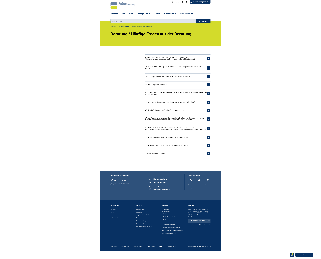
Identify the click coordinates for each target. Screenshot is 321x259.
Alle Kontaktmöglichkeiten (161, 189)
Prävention (114, 14)
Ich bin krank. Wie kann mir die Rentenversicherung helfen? (167, 145)
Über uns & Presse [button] (170, 14)
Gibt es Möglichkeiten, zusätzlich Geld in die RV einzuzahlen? (167, 76)
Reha (112, 212)
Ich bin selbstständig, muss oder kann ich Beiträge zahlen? (167, 137)
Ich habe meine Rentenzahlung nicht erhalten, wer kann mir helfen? (170, 102)
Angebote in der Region (143, 215)
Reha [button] (123, 14)
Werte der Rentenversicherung (171, 227)
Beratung (155, 186)
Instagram (207, 185)
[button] (175, 2)
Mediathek (139, 212)
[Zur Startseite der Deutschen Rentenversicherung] (123, 5)
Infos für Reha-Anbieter (169, 217)
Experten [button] (157, 14)
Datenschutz (125, 246)
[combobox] (153, 21)
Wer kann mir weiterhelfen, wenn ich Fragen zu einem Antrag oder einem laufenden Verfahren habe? (176, 93)
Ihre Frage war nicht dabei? (155, 153)
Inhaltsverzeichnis (138, 246)
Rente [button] (131, 14)
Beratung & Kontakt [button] (143, 14)
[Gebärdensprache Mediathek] (182, 2)
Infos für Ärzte (166, 214)
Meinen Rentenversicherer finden (198, 225)
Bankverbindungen (142, 221)
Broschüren (139, 218)
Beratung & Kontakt (124, 26)
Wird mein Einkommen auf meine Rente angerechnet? (165, 110)
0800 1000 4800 (120, 180)
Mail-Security (151, 246)
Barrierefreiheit (171, 246)
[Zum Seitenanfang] (317, 255)
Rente (112, 215)
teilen (190, 194)
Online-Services (185, 14)
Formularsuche (140, 209)
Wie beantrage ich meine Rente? (157, 84)
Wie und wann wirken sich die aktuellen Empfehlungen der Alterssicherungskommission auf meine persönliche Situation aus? (170, 58)
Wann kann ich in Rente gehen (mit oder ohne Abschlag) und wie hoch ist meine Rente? (174, 67)
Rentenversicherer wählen (197, 220)
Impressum (114, 246)
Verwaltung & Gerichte (168, 224)
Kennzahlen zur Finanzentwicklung (172, 230)
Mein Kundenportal (200, 2)
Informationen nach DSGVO (144, 226)
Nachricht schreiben (159, 182)
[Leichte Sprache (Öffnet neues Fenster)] (187, 2)
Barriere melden (141, 223)
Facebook (190, 185)
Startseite (113, 26)
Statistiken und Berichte (169, 233)
